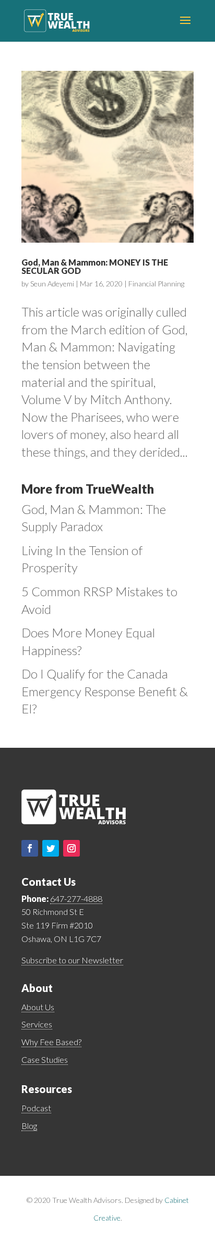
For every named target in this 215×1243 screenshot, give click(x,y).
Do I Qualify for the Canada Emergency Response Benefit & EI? (104, 691)
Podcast (36, 1108)
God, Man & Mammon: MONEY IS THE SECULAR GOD (94, 266)
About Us (37, 1007)
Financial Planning (156, 283)
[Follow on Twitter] (50, 848)
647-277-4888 (76, 898)
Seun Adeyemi (52, 283)
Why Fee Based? (51, 1042)
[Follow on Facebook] (29, 848)
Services (36, 1024)
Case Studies (44, 1059)
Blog (29, 1126)
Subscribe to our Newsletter (72, 960)
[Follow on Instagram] (71, 848)
